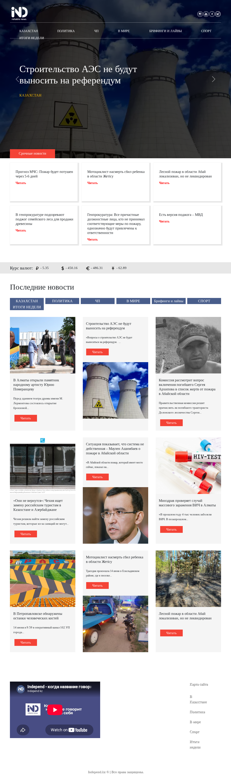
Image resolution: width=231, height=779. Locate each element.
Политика (197, 712)
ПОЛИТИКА (66, 31)
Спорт (194, 732)
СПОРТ (206, 31)
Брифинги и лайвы (165, 31)
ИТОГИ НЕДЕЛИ (31, 38)
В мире (195, 722)
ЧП (96, 31)
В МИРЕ (124, 31)
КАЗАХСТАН (28, 31)
